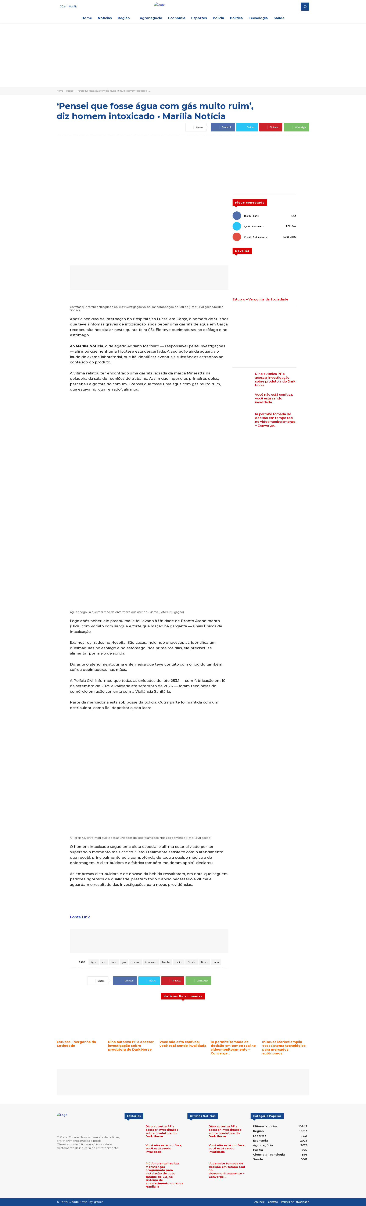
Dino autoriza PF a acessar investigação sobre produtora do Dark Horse (275, 379)
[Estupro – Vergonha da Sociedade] (264, 277)
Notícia (191, 962)
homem (135, 962)
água (93, 962)
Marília (166, 962)
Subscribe (289, 236)
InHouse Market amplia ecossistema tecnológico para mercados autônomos (284, 1047)
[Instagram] (282, 7)
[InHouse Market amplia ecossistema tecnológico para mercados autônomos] (285, 1021)
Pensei (204, 962)
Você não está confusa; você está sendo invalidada (274, 398)
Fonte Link (80, 917)
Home (60, 90)
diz (103, 962)
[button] (305, 7)
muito (179, 962)
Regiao (69, 90)
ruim (216, 962)
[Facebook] (276, 7)
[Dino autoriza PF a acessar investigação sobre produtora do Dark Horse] (242, 379)
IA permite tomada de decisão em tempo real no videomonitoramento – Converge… (275, 419)
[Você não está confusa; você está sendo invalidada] (242, 400)
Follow (291, 226)
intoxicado (150, 962)
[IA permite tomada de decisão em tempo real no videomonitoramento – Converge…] (242, 419)
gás (124, 962)
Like (293, 215)
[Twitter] (288, 7)
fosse (113, 962)
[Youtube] (294, 7)
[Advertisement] (183, 55)
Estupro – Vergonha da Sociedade (260, 299)
